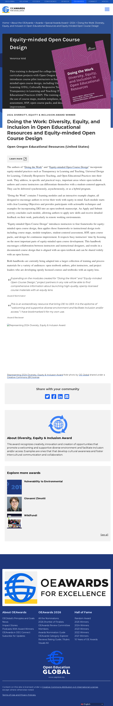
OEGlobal (10, 1)
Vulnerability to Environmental (43, 481)
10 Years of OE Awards (86, 639)
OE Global (84, 375)
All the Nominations (48, 618)
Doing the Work (33, 167)
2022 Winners (82, 632)
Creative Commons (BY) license (23, 377)
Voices (105, 1)
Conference (51, 1)
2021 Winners (81, 636)
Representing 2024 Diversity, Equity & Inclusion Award (35, 375)
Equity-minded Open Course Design (68, 167)
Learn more (15, 158)
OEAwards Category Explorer (53, 636)
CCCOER (36, 1)
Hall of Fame (83, 612)
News (5, 622)
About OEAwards (14, 612)
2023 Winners (82, 629)
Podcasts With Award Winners (18, 629)
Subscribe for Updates (13, 636)
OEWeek (65, 1)
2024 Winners (82, 625)
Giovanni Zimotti (34, 498)
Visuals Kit (43, 643)
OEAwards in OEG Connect (16, 632)
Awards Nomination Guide (51, 632)
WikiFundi (30, 515)
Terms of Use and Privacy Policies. (19, 695)
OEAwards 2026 (49, 612)
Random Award (83, 618)
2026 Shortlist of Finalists (51, 622)
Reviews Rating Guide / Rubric (54, 639)
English (86, 704)
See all (104, 534)
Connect (93, 1)
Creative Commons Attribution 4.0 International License (70, 687)
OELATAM (24, 1)
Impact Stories (10, 625)
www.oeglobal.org (56, 677)
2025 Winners (82, 622)
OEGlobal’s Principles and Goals (18, 618)
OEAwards (79, 1)
